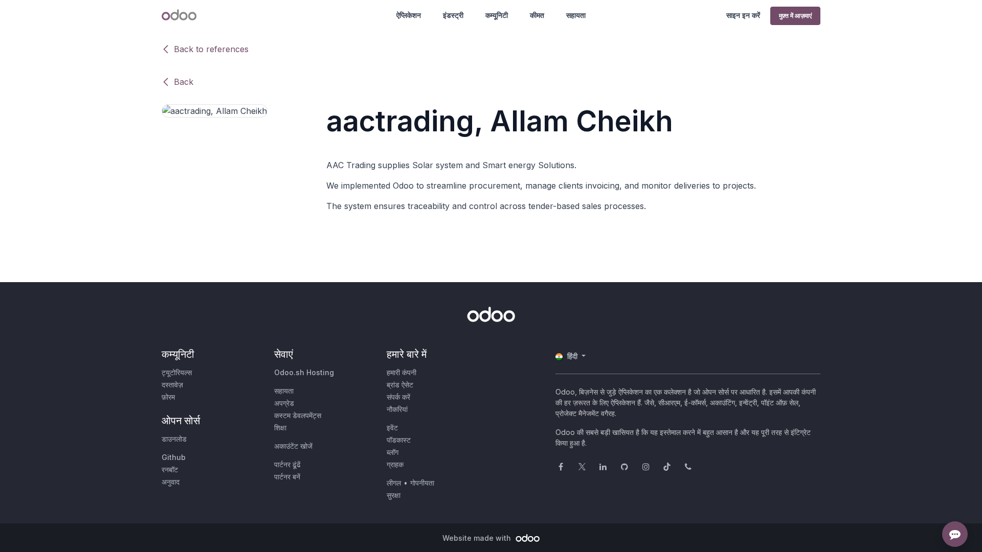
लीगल (394, 482)
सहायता (576, 15)
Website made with (477, 538)
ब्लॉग (392, 452)
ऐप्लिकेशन (408, 15)
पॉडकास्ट (399, 439)
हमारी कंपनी (401, 372)
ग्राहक (395, 464)
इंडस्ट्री (453, 15)
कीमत (537, 15)
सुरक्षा (393, 495)
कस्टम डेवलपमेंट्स (297, 415)
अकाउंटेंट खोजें (293, 446)
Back (183, 82)
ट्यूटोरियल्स (177, 372)
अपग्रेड (284, 403)
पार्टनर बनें (287, 476)
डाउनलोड (174, 438)
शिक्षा (280, 427)
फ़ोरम (168, 397)
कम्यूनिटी (496, 15)
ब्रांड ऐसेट (400, 384)
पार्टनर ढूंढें (287, 464)
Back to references (211, 49)
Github (174, 457)
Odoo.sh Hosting (304, 372)
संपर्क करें (398, 397)
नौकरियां (397, 409)
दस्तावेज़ (172, 384)
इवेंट (392, 427)
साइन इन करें (743, 15)
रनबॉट (170, 469)
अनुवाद (171, 481)
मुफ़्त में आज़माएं (795, 15)
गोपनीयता (422, 482)
